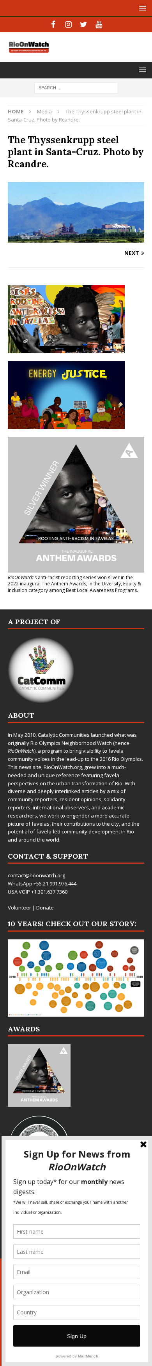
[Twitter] (83, 24)
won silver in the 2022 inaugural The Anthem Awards (70, 580)
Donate (45, 907)
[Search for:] (76, 87)
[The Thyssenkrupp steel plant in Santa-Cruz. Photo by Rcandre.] (76, 237)
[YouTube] (99, 24)
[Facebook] (53, 24)
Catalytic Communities (64, 734)
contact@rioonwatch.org (36, 875)
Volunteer (19, 907)
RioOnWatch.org (63, 767)
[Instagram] (68, 24)
